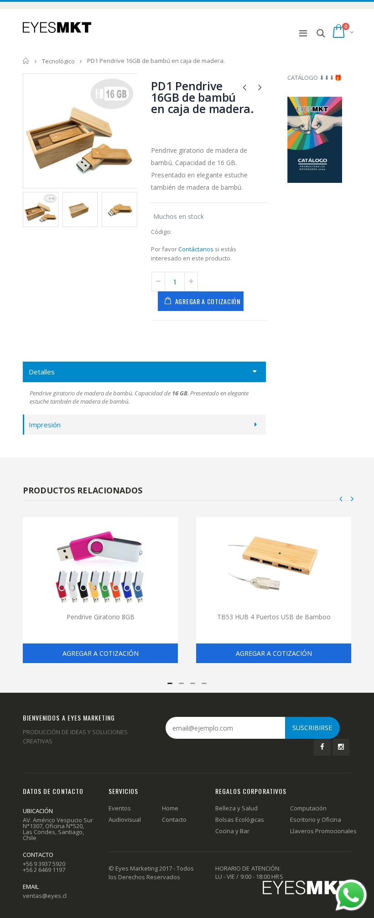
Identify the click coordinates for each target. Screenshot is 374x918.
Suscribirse (312, 727)
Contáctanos (195, 249)
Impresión (45, 424)
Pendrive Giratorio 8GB (101, 616)
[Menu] (303, 33)
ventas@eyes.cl (45, 896)
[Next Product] (260, 86)
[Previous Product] (245, 86)
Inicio (26, 61)
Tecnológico (58, 61)
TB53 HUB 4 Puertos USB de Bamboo (274, 616)
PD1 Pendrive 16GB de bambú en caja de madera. (202, 97)
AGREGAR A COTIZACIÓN (207, 301)
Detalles (42, 371)
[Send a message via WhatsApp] (351, 895)
